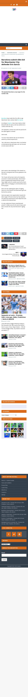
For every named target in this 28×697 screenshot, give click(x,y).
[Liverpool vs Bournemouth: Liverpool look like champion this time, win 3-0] (20, 435)
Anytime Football (17, 68)
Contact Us (3, 492)
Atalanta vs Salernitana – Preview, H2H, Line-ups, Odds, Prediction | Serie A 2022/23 (16, 354)
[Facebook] (11, 4)
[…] (8, 330)
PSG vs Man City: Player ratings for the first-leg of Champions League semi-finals (17, 283)
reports (10, 123)
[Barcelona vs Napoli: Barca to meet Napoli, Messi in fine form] (4, 267)
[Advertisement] (14, 27)
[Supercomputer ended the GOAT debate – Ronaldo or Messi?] (20, 430)
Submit (4, 559)
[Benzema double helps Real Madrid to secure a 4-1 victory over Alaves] (7, 430)
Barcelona (4, 118)
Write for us (4, 490)
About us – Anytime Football (7, 480)
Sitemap (3, 494)
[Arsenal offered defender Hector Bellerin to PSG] (7, 425)
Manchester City (7, 240)
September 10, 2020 (7, 68)
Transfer (16, 240)
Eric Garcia (20, 120)
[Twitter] (14, 4)
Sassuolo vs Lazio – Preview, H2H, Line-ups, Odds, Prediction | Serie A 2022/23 (13, 317)
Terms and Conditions (6, 482)
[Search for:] (14, 48)
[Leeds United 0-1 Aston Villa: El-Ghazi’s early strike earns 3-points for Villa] (20, 425)
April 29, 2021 (12, 286)
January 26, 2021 (13, 278)
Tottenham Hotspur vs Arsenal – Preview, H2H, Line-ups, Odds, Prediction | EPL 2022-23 (17, 336)
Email (4, 553)
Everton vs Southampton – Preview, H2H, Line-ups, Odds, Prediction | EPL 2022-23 (16, 363)
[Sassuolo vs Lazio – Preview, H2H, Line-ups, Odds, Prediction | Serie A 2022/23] (14, 304)
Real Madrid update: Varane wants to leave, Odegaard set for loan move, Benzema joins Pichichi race (17, 275)
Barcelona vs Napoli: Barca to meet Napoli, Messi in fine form (17, 266)
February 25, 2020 (13, 268)
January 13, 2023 (6, 321)
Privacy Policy (4, 485)
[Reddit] (17, 4)
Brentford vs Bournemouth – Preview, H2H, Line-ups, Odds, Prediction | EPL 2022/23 (16, 345)
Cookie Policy (4, 487)
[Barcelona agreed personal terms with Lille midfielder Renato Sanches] (14, 435)
